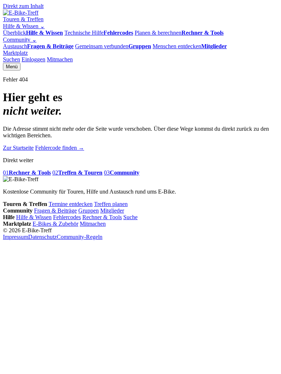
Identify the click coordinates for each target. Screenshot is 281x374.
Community (20, 40)
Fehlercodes (67, 217)
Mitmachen (60, 59)
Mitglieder (112, 210)
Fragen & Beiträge (55, 210)
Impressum (15, 237)
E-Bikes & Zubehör (55, 224)
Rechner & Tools (102, 217)
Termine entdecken (71, 204)
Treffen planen (111, 204)
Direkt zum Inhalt (23, 6)
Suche (130, 217)
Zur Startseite (18, 148)
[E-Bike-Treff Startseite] (20, 12)
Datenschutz (42, 237)
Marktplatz (15, 53)
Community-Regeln (79, 237)
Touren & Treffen (23, 19)
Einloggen (33, 59)
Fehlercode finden (59, 148)
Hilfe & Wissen (24, 26)
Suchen (11, 59)
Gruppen (88, 210)
